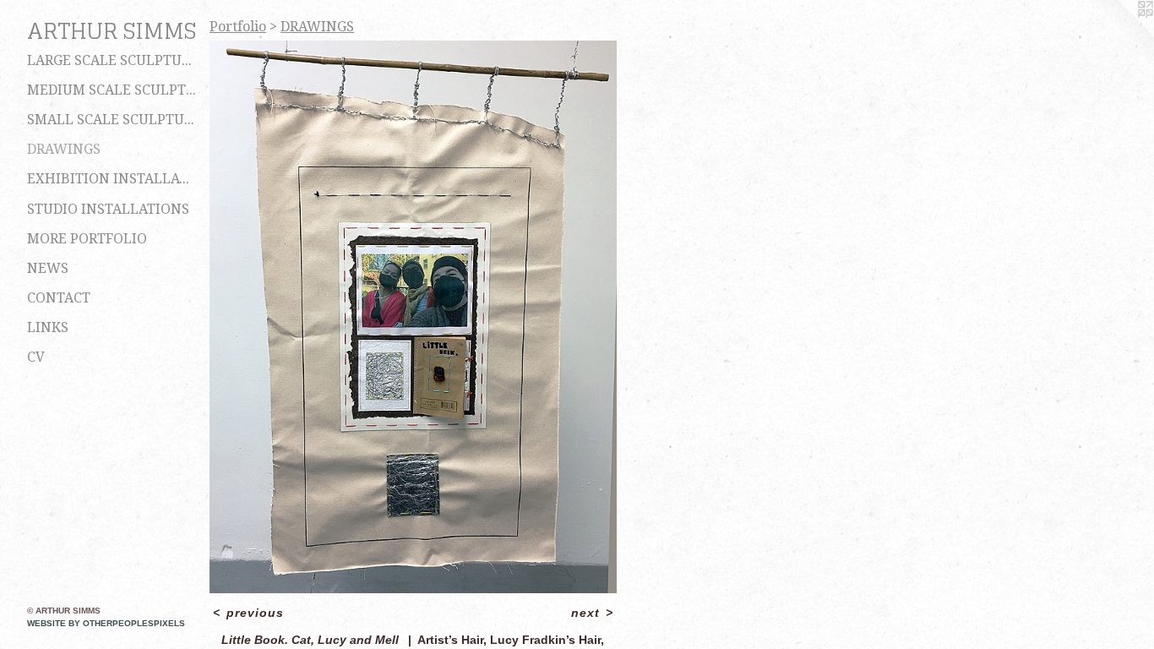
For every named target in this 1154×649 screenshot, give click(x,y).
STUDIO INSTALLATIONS (108, 209)
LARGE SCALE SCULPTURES (111, 60)
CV (36, 357)
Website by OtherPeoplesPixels (106, 623)
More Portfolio (87, 239)
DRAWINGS (64, 149)
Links (47, 327)
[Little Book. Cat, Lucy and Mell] (413, 317)
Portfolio (238, 27)
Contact (58, 298)
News (47, 268)
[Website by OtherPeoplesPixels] (1120, 34)
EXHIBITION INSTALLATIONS (111, 179)
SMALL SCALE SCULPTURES (111, 120)
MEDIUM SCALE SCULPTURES (111, 90)
